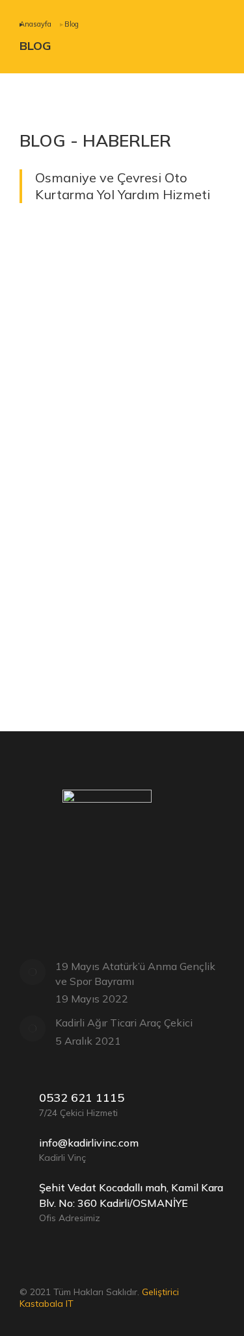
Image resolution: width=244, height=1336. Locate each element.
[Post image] (122, 323)
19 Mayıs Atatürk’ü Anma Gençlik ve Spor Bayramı (135, 973)
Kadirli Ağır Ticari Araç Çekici (109, 646)
